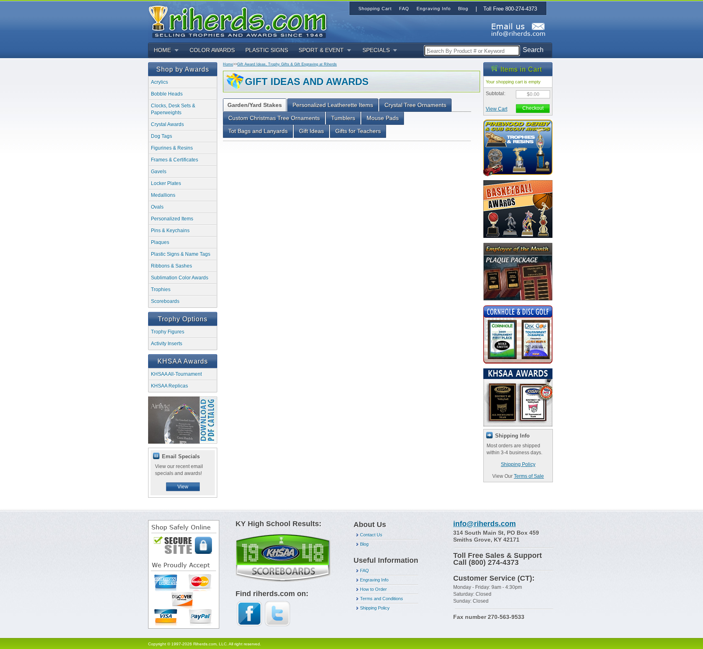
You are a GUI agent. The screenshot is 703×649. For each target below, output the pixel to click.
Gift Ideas (311, 131)
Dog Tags (161, 136)
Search (533, 49)
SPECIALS (376, 50)
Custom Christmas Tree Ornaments (274, 118)
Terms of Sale (529, 476)
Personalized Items (172, 219)
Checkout (533, 108)
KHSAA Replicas (169, 386)
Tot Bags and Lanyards (258, 131)
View (182, 487)
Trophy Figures (167, 332)
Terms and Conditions (381, 598)
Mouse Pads (383, 118)
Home (228, 64)
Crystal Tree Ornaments (415, 105)
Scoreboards (165, 301)
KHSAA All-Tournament (176, 374)
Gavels (158, 171)
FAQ (364, 570)
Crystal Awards (167, 124)
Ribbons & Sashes (171, 266)
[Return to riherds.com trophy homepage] (240, 21)
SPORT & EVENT (321, 50)
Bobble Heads (167, 94)
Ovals (157, 207)
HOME (162, 50)
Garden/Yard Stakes (254, 105)
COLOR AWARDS (212, 50)
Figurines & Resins (172, 148)
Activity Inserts (166, 343)
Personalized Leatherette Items (333, 105)
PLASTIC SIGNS (266, 50)
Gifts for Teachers (358, 131)
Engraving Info (374, 579)
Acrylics (159, 82)
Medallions (163, 195)
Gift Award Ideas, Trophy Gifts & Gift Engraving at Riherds (287, 64)
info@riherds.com (484, 524)
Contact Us (371, 534)
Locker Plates (166, 183)
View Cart (496, 109)
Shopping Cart (375, 8)
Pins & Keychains (170, 230)
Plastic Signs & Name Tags (180, 254)
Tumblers (343, 118)
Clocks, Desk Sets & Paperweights (173, 109)
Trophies (160, 289)
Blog (364, 544)
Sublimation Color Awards (179, 278)
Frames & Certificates (174, 160)
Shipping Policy (518, 464)
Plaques (160, 242)
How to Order (373, 589)
